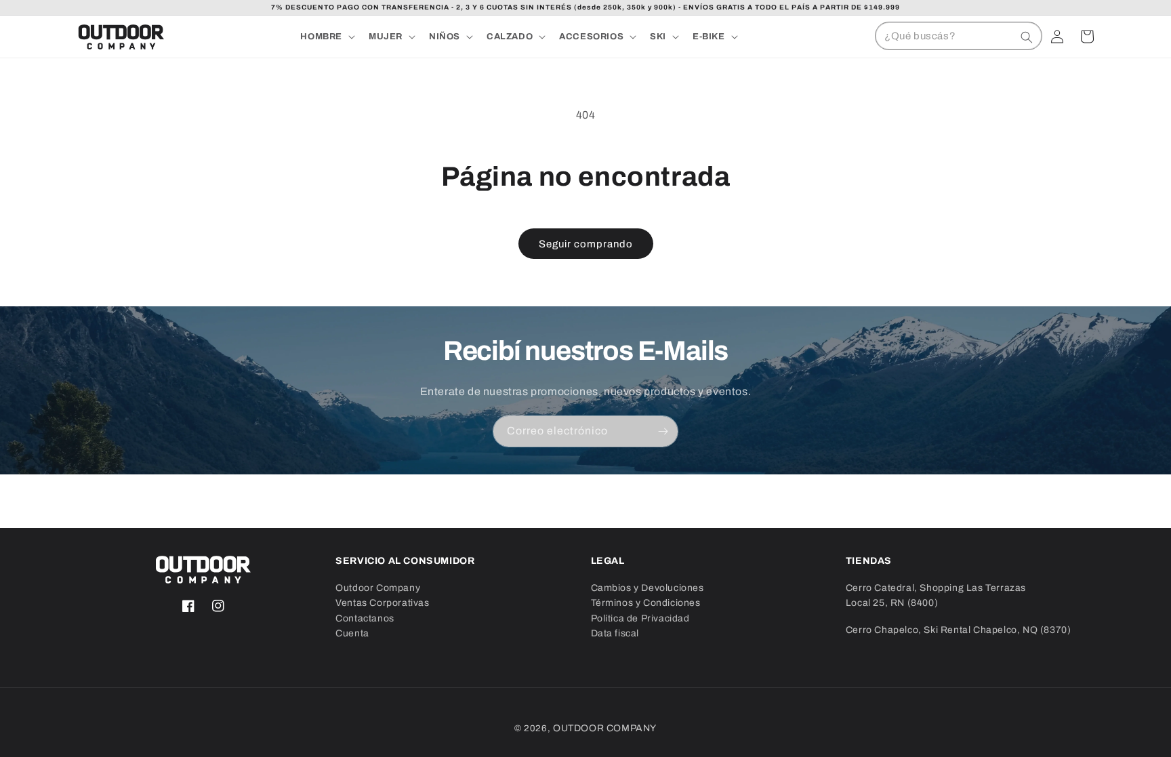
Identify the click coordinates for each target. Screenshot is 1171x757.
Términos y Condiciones (646, 603)
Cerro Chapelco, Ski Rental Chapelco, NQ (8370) (958, 630)
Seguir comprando (586, 244)
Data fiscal (615, 633)
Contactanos (364, 618)
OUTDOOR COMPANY (605, 728)
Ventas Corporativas (382, 603)
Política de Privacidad (640, 618)
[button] (326, 37)
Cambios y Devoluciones (647, 588)
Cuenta (352, 633)
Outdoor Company (377, 588)
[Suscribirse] (663, 431)
